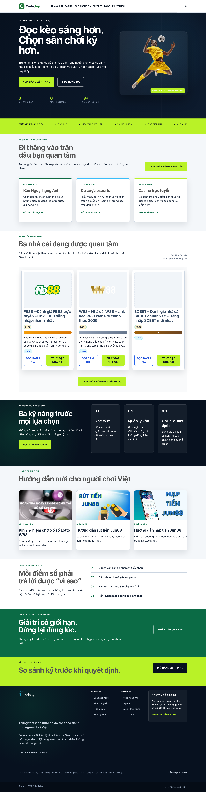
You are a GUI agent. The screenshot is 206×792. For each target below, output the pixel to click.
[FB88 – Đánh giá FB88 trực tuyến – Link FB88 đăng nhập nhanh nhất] (47, 290)
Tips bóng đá (100, 703)
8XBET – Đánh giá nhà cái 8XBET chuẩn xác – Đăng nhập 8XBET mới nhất (156, 316)
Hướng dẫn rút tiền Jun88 (99, 530)
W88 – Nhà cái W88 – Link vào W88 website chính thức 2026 (102, 316)
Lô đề (107, 6)
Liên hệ (184, 772)
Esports (97, 6)
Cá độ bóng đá (83, 6)
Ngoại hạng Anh (130, 697)
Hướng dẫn (99, 709)
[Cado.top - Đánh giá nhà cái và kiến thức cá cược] (33, 6)
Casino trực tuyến (131, 709)
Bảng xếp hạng (101, 697)
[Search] (186, 6)
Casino (68, 6)
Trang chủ (57, 6)
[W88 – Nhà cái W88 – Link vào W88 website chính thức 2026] (103, 290)
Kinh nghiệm (100, 714)
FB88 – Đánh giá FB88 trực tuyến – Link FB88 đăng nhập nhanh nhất (47, 316)
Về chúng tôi (174, 772)
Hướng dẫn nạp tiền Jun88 (157, 530)
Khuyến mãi (118, 6)
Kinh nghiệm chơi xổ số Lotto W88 (44, 532)
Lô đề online (129, 714)
